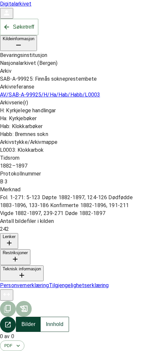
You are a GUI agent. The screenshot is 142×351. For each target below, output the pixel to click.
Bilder (28, 324)
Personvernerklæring (24, 285)
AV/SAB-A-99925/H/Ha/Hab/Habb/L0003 (50, 95)
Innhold (54, 324)
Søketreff (23, 27)
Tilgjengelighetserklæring (79, 285)
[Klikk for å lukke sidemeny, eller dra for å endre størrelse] (6, 295)
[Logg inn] (6, 13)
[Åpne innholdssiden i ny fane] (8, 325)
